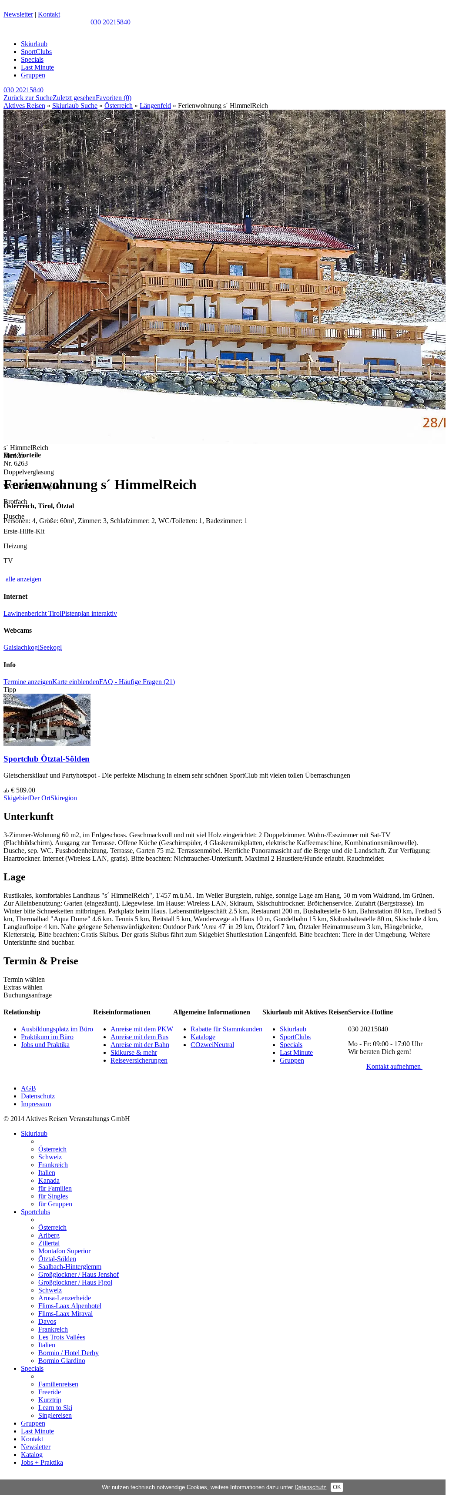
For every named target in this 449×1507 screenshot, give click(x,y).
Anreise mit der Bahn (140, 1044)
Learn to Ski (55, 1407)
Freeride (49, 1392)
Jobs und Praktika (45, 1044)
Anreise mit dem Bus (139, 1036)
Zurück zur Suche (28, 97)
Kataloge (203, 1036)
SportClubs (36, 51)
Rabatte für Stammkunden (226, 1029)
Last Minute (37, 67)
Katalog (32, 1454)
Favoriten (113, 97)
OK (337, 1487)
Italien (46, 1172)
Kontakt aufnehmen (394, 1066)
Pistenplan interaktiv (89, 613)
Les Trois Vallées (61, 1337)
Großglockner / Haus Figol (75, 1282)
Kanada (49, 1180)
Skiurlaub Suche (74, 105)
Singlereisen (55, 1415)
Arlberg (49, 1235)
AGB (28, 1088)
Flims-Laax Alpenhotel (69, 1305)
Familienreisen (58, 1384)
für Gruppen (55, 1204)
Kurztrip (49, 1399)
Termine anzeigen (27, 681)
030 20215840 (110, 22)
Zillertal (49, 1243)
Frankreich (53, 1164)
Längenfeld (155, 105)
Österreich (118, 105)
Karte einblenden (75, 681)
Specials (32, 59)
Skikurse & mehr (134, 1052)
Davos (47, 1321)
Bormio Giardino (61, 1360)
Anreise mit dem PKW (142, 1029)
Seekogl (51, 647)
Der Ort (39, 798)
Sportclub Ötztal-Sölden (46, 758)
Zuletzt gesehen (74, 97)
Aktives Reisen (24, 105)
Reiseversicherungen (139, 1060)
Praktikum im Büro (47, 1036)
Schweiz (50, 1157)
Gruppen (33, 75)
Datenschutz (38, 1096)
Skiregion (63, 798)
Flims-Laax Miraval (65, 1313)
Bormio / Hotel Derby (68, 1352)
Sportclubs (35, 1211)
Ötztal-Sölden (57, 1258)
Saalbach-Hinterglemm (69, 1266)
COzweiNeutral (212, 1044)
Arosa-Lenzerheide (64, 1298)
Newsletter (18, 14)
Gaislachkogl (21, 647)
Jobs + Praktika (42, 1462)
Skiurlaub (34, 43)
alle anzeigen (23, 579)
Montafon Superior (64, 1251)
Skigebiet (16, 798)
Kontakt (49, 14)
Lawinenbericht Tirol (32, 613)
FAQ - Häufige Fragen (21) (137, 681)
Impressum (36, 1104)
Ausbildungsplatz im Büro (57, 1029)
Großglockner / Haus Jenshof (78, 1274)
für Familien (55, 1188)
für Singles (53, 1196)
